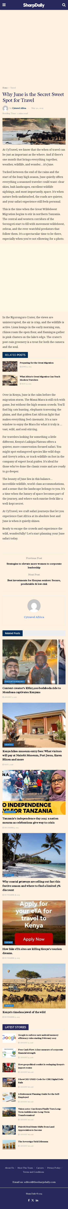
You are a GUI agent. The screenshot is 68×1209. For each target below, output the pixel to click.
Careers (40, 1167)
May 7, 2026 (8, 764)
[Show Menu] (4, 5)
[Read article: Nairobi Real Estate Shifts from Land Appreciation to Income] (9, 1130)
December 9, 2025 (11, 828)
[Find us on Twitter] (32, 1200)
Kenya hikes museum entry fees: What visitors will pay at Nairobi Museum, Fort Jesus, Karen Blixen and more (32, 755)
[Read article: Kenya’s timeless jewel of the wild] (34, 986)
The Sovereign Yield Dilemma (33, 1141)
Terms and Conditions (33, 1172)
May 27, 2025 (26, 384)
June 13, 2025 (26, 367)
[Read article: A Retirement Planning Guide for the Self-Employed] (9, 1097)
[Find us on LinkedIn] (37, 1200)
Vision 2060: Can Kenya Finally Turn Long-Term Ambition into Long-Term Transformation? (39, 1112)
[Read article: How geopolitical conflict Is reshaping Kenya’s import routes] (9, 1067)
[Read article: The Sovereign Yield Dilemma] (9, 1144)
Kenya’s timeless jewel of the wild (24, 1012)
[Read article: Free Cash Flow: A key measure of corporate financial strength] (9, 1052)
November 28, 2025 (12, 895)
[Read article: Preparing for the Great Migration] (9, 366)
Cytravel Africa (19, 108)
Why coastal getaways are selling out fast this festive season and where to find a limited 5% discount (31, 886)
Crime (8, 942)
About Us (9, 1167)
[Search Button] (64, 5)
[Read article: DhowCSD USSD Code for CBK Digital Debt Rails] (9, 1082)
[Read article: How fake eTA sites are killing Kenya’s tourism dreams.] (34, 922)
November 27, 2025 (12, 958)
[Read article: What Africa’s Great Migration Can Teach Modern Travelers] (9, 380)
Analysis (10, 812)
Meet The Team (25, 1167)
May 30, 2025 (37, 108)
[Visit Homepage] (33, 5)
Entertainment (14, 681)
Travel (13, 87)
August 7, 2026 (10, 697)
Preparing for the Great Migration (36, 362)
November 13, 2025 (12, 1017)
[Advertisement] (34, 47)
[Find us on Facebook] (29, 1200)
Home (5, 87)
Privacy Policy (53, 1167)
